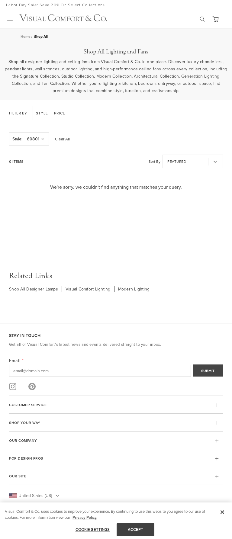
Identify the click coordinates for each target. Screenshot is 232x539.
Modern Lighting (134, 289)
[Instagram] (12, 386)
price (59, 113)
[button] (215, 19)
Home (26, 36)
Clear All (62, 139)
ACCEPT (135, 529)
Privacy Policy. (84, 517)
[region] (116, 520)
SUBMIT (207, 370)
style (42, 113)
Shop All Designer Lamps (33, 289)
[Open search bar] (202, 19)
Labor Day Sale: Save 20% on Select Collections (55, 5)
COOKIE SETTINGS (93, 529)
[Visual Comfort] (63, 19)
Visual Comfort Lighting (88, 289)
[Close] (222, 512)
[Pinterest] (32, 386)
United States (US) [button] (35, 495)
